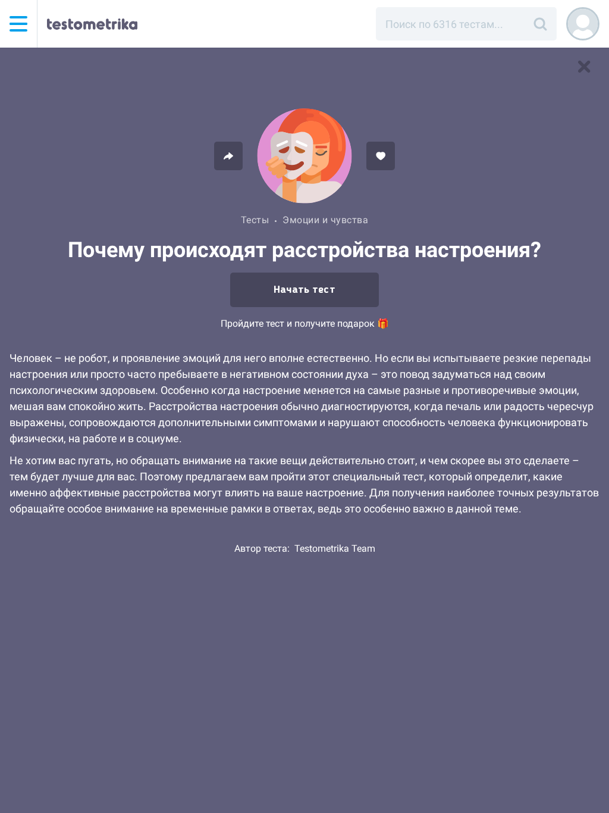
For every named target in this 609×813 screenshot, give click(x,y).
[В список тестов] (584, 66)
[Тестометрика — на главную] (92, 24)
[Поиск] (540, 24)
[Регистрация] (582, 23)
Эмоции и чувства (325, 220)
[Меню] (18, 24)
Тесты (255, 220)
